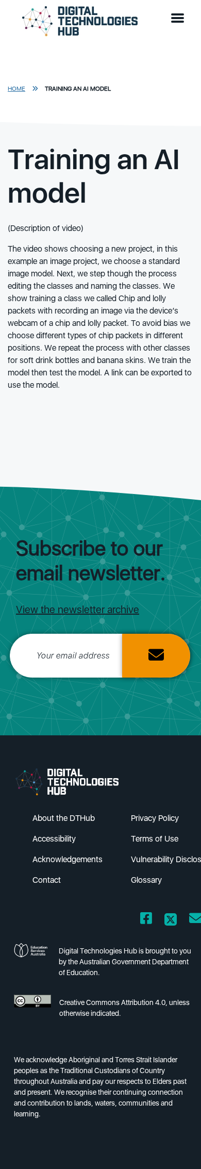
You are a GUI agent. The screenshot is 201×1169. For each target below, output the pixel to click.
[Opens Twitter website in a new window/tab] (170, 920)
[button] (180, 18)
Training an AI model (78, 88)
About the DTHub (63, 818)
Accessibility (54, 839)
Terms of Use (154, 839)
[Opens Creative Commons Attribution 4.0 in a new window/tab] (32, 1011)
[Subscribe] (156, 656)
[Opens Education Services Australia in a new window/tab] (32, 964)
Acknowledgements (67, 859)
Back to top (176, 1146)
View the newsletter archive (77, 609)
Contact (46, 880)
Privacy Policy (155, 818)
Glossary (146, 880)
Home (16, 88)
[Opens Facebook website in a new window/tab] (146, 920)
